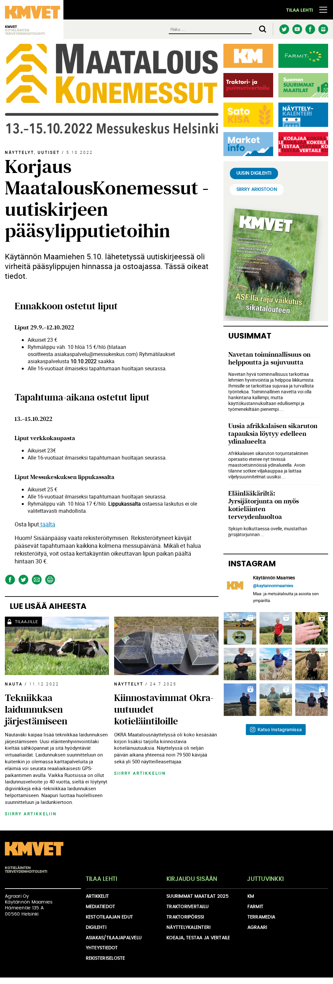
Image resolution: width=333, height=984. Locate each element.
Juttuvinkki (265, 879)
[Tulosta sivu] (50, 580)
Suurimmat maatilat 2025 (197, 896)
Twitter (284, 29)
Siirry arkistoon (256, 189)
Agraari (257, 927)
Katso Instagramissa (280, 729)
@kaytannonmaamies (273, 585)
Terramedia (261, 917)
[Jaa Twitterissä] (23, 580)
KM (250, 896)
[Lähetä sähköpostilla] (37, 580)
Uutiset (49, 152)
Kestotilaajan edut (109, 917)
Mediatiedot (100, 906)
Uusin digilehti (254, 173)
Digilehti (96, 927)
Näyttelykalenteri (188, 927)
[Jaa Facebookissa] (10, 580)
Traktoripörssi (185, 917)
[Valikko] (323, 9)
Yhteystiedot (102, 948)
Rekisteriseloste (105, 958)
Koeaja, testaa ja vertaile (198, 938)
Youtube (297, 29)
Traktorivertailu (187, 906)
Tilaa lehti (299, 10)
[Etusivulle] (34, 857)
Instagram (323, 29)
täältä (47, 524)
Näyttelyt (19, 152)
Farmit (255, 906)
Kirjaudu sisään (192, 879)
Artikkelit (97, 896)
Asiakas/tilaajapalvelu (114, 938)
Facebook (310, 29)
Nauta (14, 683)
